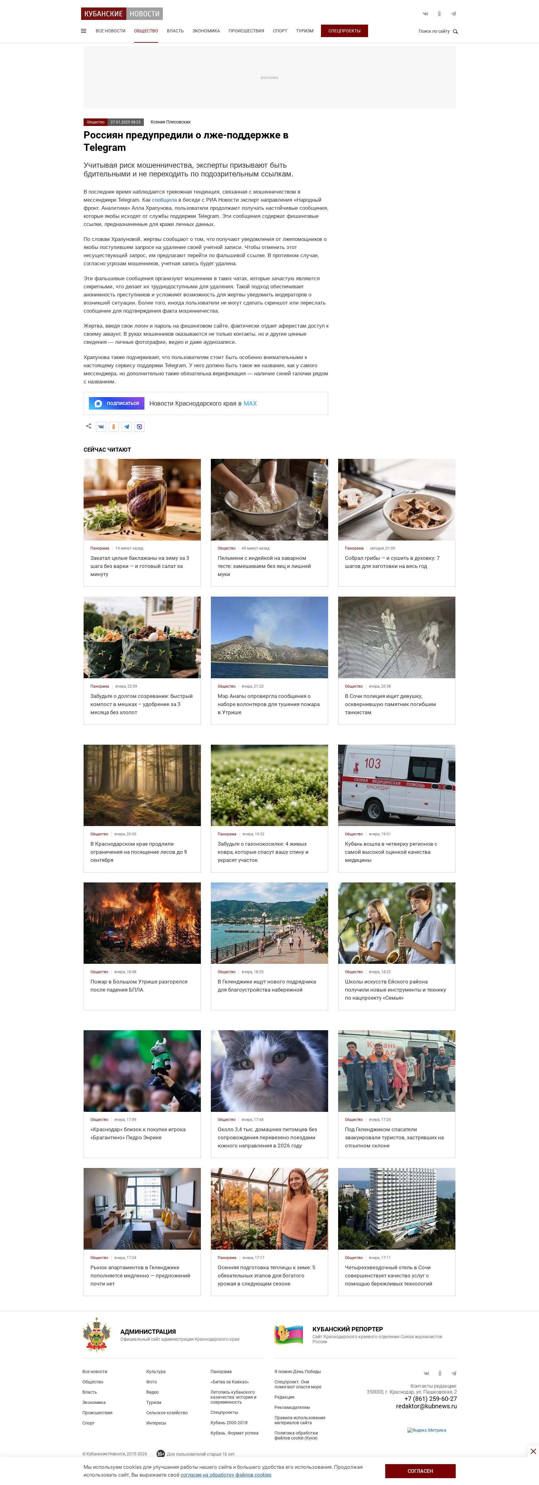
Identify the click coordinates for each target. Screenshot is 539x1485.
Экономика (206, 30)
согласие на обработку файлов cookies (226, 1475)
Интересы (156, 1422)
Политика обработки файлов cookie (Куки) (296, 1435)
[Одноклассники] (114, 427)
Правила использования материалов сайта (299, 1420)
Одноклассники (439, 13)
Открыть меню (84, 32)
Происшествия (246, 30)
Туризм (304, 30)
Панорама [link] (99, 548)
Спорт (280, 30)
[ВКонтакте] (101, 427)
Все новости (110, 30)
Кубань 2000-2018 (229, 1422)
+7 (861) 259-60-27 (431, 1398)
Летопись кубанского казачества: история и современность (233, 1397)
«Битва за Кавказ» (230, 1381)
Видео (152, 1392)
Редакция (284, 1397)
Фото (151, 1381)
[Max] (139, 427)
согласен (420, 1471)
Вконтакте (425, 13)
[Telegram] (127, 427)
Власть (175, 30)
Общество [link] (227, 548)
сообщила (164, 200)
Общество (146, 30)
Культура (156, 1371)
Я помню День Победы (297, 1371)
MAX (250, 403)
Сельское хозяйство (167, 1412)
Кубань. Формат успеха (235, 1432)
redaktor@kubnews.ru (426, 1406)
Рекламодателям (292, 1407)
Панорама (221, 1371)
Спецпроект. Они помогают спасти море (297, 1384)
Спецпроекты (344, 30)
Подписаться (123, 403)
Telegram (453, 13)
